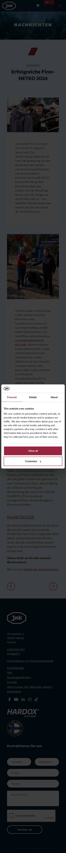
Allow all (33, 450)
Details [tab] (33, 397)
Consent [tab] (12, 397)
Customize (31, 461)
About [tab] (54, 397)
